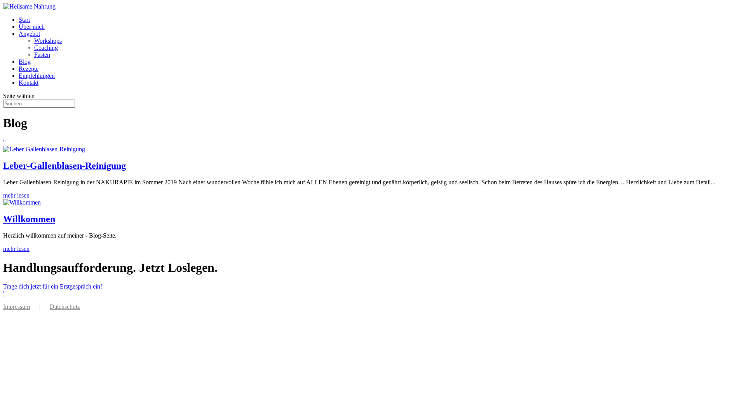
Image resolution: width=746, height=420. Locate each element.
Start (24, 19)
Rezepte (28, 68)
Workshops (48, 40)
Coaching (46, 47)
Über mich (32, 26)
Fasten (42, 54)
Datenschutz (65, 306)
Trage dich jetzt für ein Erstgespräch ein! (52, 286)
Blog (25, 61)
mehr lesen (16, 195)
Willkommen (29, 219)
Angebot (29, 33)
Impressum (16, 306)
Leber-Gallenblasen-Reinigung (64, 166)
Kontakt (28, 82)
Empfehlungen (37, 75)
